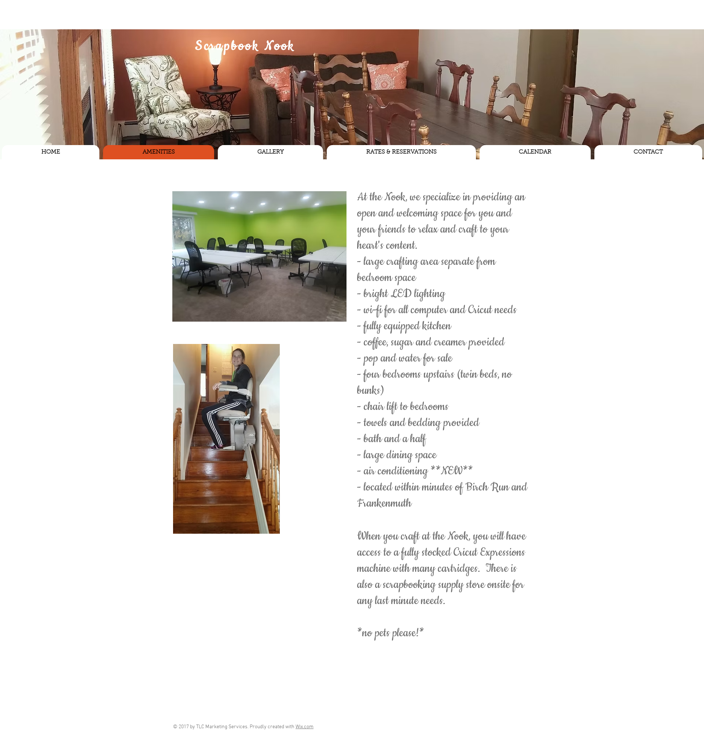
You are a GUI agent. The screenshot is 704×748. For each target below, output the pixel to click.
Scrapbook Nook (245, 46)
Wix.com (305, 727)
